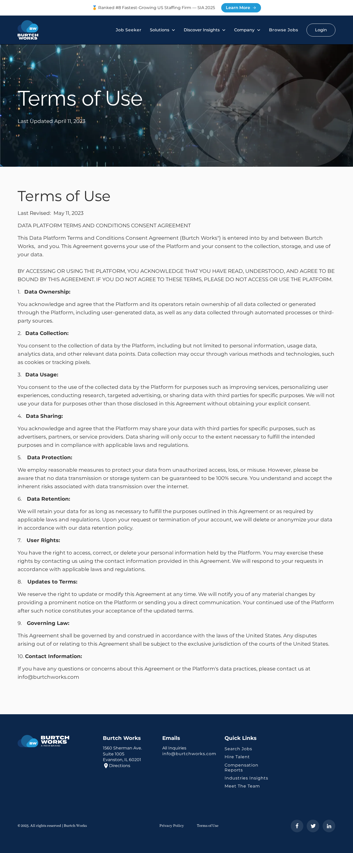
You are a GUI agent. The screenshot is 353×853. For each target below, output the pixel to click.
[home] (28, 30)
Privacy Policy (171, 825)
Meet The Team (242, 786)
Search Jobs (238, 748)
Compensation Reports (241, 767)
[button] (163, 29)
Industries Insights (246, 778)
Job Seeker (129, 29)
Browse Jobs (283, 29)
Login (321, 29)
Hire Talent (237, 756)
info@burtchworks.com (189, 753)
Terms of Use (207, 825)
